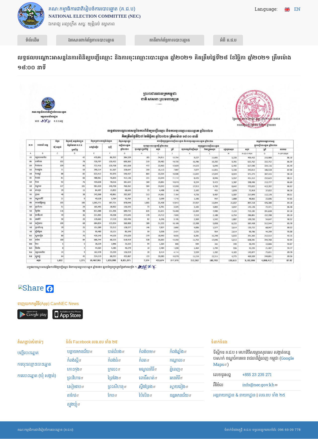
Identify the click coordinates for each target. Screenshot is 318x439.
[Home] (30, 15)
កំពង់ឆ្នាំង (177, 352)
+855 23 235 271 (256, 375)
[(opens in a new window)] (31, 289)
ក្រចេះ (112, 369)
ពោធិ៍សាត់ (146, 378)
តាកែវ (71, 396)
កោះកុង (73, 369)
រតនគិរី (175, 378)
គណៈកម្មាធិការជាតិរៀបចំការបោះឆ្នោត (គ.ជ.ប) (45, 430)
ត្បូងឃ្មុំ (72, 404)
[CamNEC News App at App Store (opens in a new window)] (67, 315)
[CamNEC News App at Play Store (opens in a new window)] (32, 315)
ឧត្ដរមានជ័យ (179, 396)
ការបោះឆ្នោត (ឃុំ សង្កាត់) (36, 376)
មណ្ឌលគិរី (146, 369)
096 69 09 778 (289, 430)
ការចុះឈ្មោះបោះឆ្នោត (34, 364)
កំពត (142, 360)
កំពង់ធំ (113, 360)
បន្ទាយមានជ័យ (78, 352)
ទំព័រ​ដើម (32, 40)
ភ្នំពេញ (175, 369)
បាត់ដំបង (114, 352)
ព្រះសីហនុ (115, 387)
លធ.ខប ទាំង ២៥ (272, 395)
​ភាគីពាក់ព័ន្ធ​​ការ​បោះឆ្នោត (169, 40)
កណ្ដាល (176, 360)
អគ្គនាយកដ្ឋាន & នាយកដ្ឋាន (234, 395)
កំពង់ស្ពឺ (72, 360)
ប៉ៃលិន (144, 396)
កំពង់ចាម (146, 352)
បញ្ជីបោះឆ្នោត (28, 353)
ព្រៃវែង (113, 378)
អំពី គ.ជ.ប (228, 40)
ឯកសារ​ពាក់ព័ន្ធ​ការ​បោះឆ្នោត (91, 40)
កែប (111, 396)
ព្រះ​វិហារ (73, 378)
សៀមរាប (74, 387)
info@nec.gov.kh (258, 385)
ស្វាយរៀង (177, 387)
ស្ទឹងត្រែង (146, 387)
